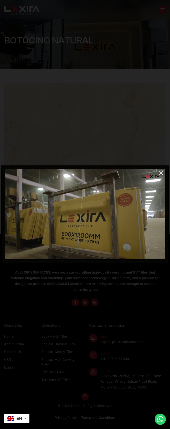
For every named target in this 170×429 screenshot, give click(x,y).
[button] (161, 173)
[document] (85, 214)
